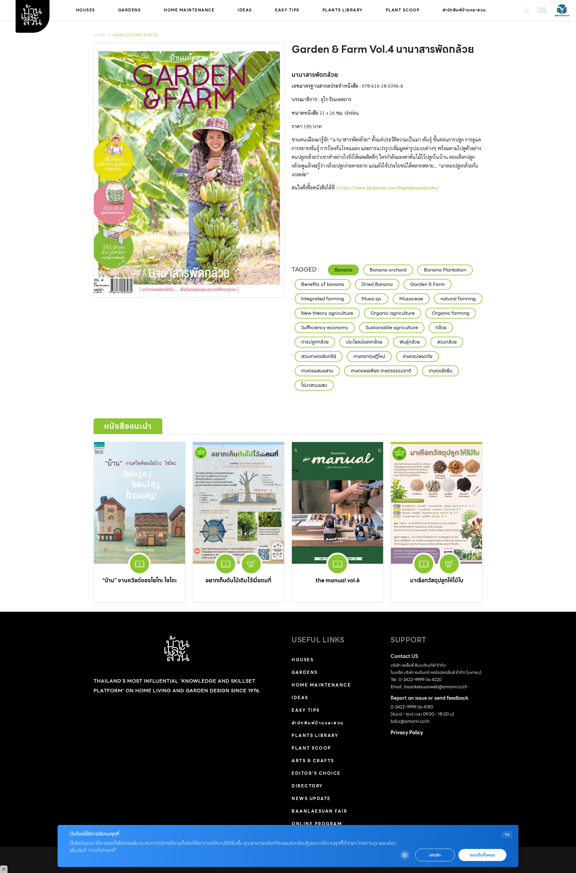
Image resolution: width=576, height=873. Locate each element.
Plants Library (342, 10)
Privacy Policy (407, 732)
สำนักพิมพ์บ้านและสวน (464, 10)
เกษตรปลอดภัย (417, 356)
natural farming (458, 298)
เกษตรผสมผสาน (317, 370)
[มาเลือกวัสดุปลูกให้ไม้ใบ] (436, 503)
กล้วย (440, 327)
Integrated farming (322, 298)
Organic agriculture (392, 313)
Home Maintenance (189, 10)
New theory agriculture (327, 313)
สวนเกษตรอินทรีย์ (318, 356)
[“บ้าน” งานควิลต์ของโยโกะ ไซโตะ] (139, 503)
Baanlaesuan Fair (319, 811)
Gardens (129, 10)
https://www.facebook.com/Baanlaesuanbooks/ (388, 187)
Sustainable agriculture (392, 327)
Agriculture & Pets (135, 35)
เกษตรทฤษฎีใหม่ (369, 356)
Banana (343, 270)
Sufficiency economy (324, 327)
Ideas (245, 10)
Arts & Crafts (313, 760)
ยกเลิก (435, 855)
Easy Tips (287, 10)
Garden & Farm (427, 284)
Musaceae (411, 298)
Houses (85, 10)
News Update (311, 798)
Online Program (317, 823)
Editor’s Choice (316, 773)
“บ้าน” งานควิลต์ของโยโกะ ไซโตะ (139, 580)
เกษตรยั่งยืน (440, 370)
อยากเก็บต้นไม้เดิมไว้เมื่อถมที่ (239, 580)
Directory (307, 786)
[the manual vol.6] (337, 503)
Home (100, 35)
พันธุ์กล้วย (410, 342)
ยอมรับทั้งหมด (482, 855)
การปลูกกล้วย (314, 342)
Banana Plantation (445, 270)
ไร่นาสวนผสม (314, 385)
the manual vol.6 (338, 580)
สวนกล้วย (447, 342)
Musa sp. (372, 298)
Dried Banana (377, 284)
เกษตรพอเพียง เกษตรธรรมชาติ (381, 370)
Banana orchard (388, 270)
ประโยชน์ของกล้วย (364, 342)
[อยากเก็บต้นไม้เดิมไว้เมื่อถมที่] (238, 503)
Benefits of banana (322, 284)
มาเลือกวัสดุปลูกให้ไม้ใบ (436, 580)
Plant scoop (403, 10)
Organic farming (451, 313)
